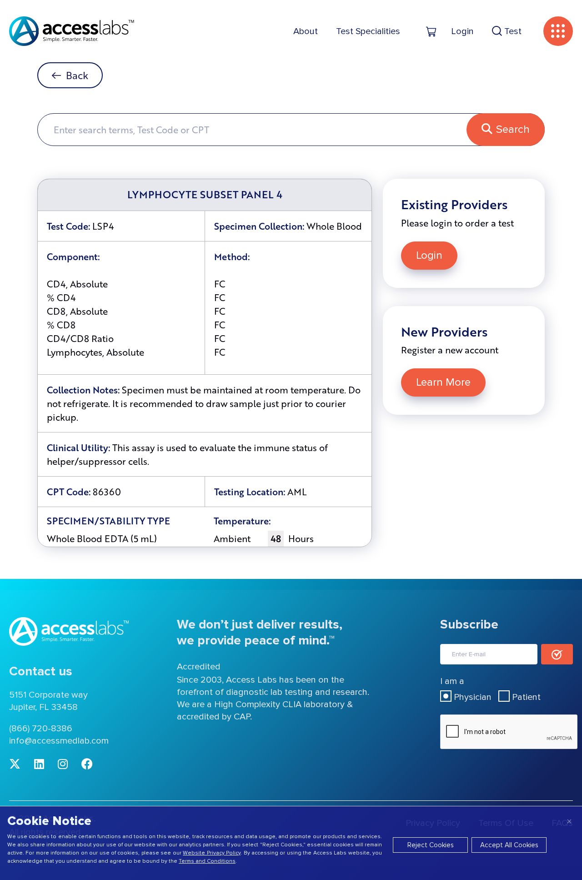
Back (77, 75)
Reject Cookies (430, 845)
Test (512, 31)
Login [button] (462, 31)
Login (429, 255)
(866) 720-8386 (40, 728)
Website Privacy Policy (212, 853)
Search (513, 129)
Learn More (443, 382)
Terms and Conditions (207, 861)
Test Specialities (368, 31)
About (305, 31)
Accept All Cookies (509, 845)
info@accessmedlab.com (59, 740)
